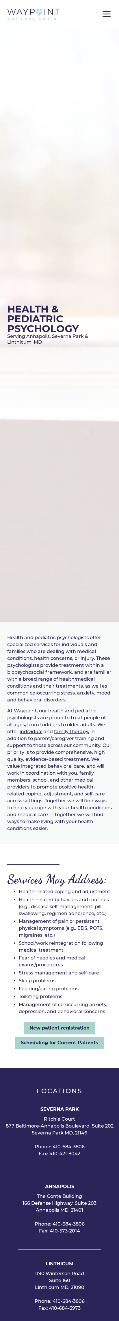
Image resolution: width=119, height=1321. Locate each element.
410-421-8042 (64, 1153)
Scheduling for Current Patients (59, 1042)
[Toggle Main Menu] (106, 14)
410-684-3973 (65, 1308)
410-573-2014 (65, 1231)
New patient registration (59, 1028)
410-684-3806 (69, 1146)
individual (31, 731)
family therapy (71, 731)
